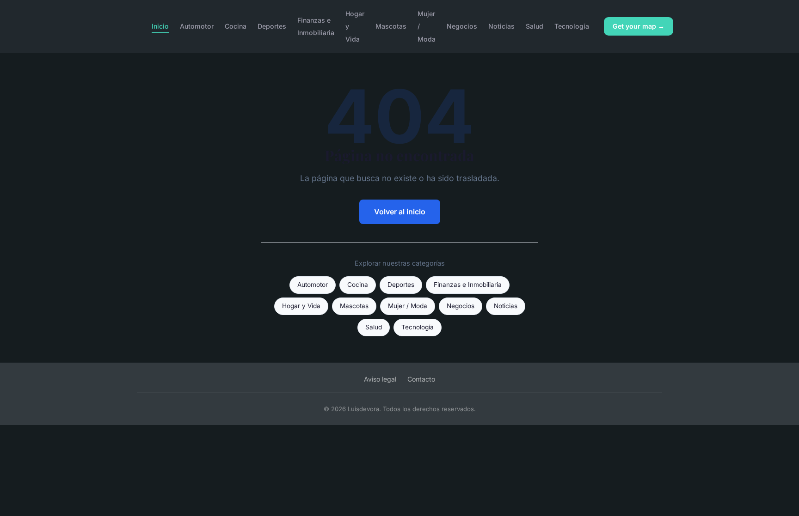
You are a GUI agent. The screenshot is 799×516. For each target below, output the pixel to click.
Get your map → (638, 26)
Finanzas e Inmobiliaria (315, 26)
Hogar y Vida (301, 306)
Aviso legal (380, 379)
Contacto (421, 379)
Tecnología (571, 26)
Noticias (501, 26)
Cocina (235, 26)
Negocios (462, 26)
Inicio (160, 26)
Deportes (272, 26)
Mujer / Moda (407, 306)
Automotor (197, 26)
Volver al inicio (399, 211)
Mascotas (390, 26)
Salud (534, 26)
